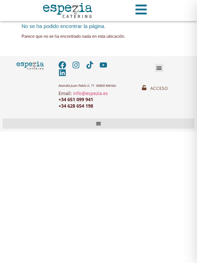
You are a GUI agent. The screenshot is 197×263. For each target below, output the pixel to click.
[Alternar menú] (98, 123)
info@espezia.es (90, 93)
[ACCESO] (144, 87)
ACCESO (159, 88)
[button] (159, 68)
